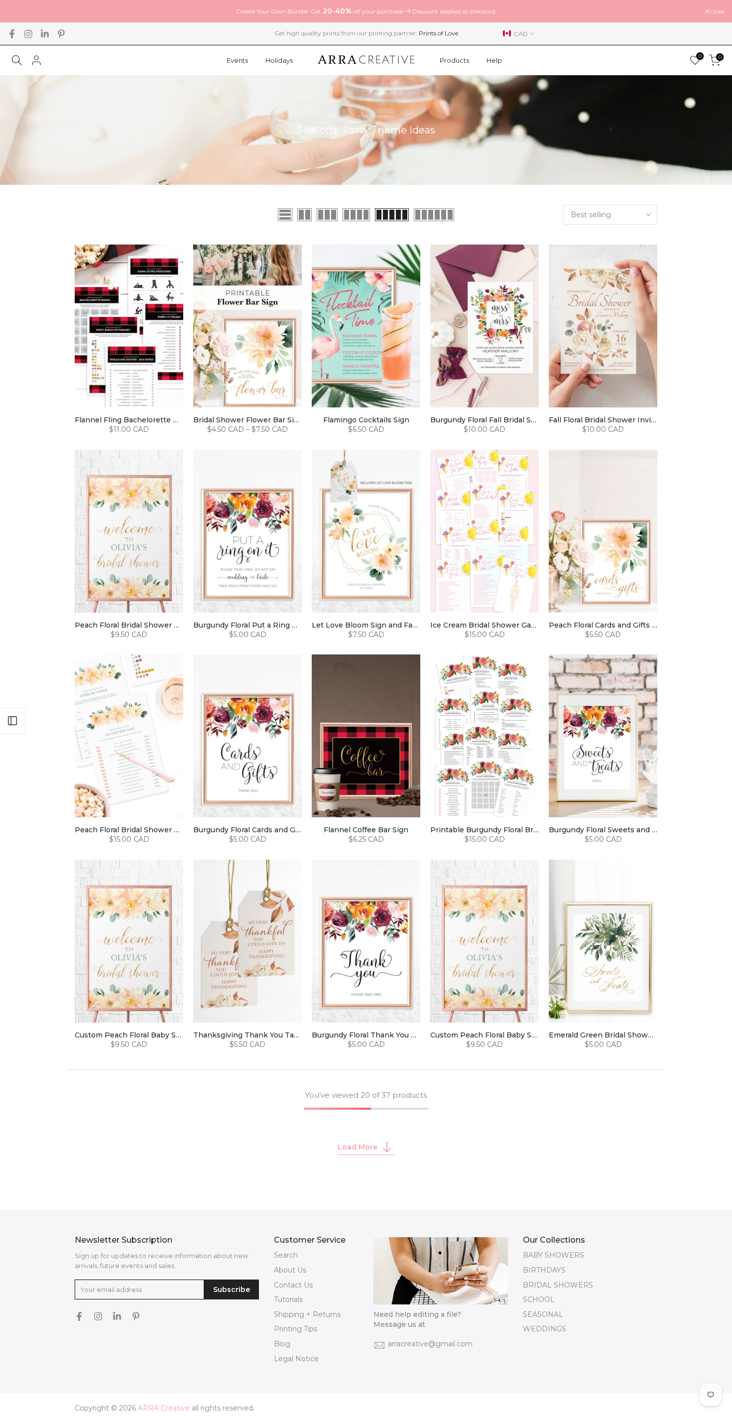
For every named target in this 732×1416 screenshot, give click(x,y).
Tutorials (288, 1299)
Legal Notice (296, 1358)
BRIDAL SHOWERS (558, 1285)
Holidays (279, 60)
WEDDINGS (544, 1328)
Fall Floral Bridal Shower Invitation (610, 419)
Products (454, 60)
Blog (282, 1343)
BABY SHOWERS (553, 1255)
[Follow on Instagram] (28, 34)
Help (494, 60)
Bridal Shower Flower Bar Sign (248, 419)
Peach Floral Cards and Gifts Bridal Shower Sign (635, 625)
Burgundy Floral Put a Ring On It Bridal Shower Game (289, 625)
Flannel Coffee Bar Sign (366, 829)
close (19, 11)
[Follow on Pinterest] (61, 34)
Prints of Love (438, 33)
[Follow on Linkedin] (44, 34)
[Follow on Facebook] (11, 34)
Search (286, 1255)
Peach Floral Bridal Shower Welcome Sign (150, 625)
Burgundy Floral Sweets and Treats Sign (621, 829)
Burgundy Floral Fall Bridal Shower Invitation (510, 419)
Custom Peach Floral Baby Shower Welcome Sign (164, 1034)
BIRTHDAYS (544, 1270)
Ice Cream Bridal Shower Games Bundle (502, 625)
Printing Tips (295, 1328)
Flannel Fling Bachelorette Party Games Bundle (160, 419)
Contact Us (293, 1285)
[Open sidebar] (12, 720)
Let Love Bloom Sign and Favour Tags (380, 625)
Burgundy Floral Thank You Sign (369, 1034)
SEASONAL (543, 1314)
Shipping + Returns (307, 1314)
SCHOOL (539, 1299)
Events (237, 60)
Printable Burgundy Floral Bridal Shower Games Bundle (530, 829)
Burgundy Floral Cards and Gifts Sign (259, 829)
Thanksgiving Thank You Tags (247, 1034)
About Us (290, 1270)
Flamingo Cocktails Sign (366, 419)
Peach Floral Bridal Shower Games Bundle (151, 829)
